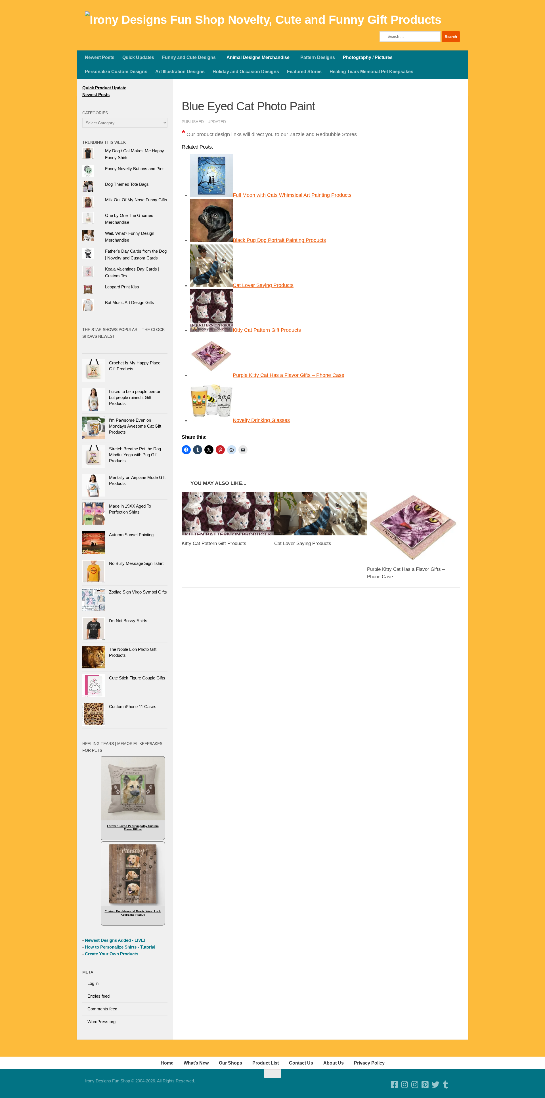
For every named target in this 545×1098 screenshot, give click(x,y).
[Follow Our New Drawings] (405, 1085)
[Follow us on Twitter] (435, 1085)
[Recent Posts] (146, 347)
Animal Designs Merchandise (258, 57)
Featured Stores (304, 71)
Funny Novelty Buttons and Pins (135, 168)
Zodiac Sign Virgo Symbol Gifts (138, 592)
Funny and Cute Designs (189, 57)
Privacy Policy (369, 1063)
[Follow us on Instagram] (415, 1085)
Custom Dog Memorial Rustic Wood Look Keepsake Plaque (133, 913)
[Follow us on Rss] (456, 1085)
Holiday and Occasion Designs (246, 71)
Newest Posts (99, 57)
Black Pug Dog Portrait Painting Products (279, 240)
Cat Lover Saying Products (263, 285)
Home (167, 1063)
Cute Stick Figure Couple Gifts (137, 677)
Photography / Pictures (368, 57)
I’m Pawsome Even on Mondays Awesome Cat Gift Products (135, 426)
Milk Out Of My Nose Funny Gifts (136, 199)
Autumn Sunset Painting (131, 534)
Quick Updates (138, 57)
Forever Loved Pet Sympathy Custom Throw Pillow (133, 827)
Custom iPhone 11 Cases (132, 706)
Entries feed (98, 996)
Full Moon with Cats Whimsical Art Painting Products (292, 195)
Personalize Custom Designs (116, 71)
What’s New (196, 1063)
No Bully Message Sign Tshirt (136, 563)
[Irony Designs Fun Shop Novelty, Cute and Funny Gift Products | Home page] (263, 19)
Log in (92, 983)
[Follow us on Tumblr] (446, 1085)
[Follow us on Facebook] (395, 1085)
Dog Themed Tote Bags (127, 184)
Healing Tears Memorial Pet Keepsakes (371, 71)
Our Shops (230, 1063)
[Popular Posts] (103, 347)
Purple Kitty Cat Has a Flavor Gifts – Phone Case (288, 375)
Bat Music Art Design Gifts (129, 302)
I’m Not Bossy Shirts (128, 620)
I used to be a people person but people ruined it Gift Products (135, 397)
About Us (333, 1063)
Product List (265, 1063)
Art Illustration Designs (180, 71)
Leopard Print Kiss (122, 286)
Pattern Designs (317, 57)
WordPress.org (101, 1021)
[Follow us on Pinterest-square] (425, 1085)
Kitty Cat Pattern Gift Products (267, 330)
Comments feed (102, 1008)
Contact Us (301, 1063)
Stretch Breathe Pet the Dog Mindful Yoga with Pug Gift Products (135, 454)
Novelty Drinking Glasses (261, 420)
